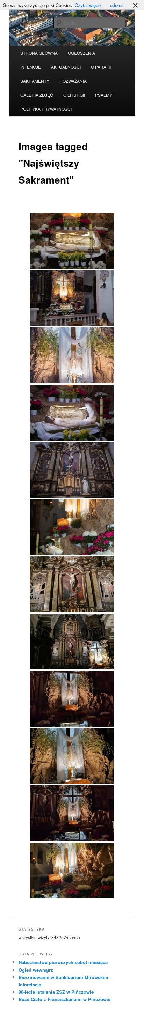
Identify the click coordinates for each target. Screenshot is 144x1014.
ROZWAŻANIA (73, 81)
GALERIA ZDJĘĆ (36, 95)
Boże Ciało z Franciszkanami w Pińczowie (64, 999)
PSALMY (103, 95)
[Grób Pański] (72, 699)
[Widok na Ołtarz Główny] (72, 641)
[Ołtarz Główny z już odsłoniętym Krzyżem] (72, 470)
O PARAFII (101, 67)
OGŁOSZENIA (81, 53)
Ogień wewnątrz (36, 970)
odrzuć (117, 5)
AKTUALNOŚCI (66, 67)
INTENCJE (30, 67)
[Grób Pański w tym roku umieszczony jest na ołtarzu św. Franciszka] (72, 298)
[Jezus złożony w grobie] (72, 527)
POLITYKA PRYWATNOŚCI (46, 109)
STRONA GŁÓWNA (39, 53)
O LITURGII (74, 95)
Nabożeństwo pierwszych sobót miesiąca (63, 962)
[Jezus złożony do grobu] (72, 241)
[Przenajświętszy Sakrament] (72, 355)
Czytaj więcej (88, 5)
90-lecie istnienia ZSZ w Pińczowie (56, 992)
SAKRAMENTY (34, 81)
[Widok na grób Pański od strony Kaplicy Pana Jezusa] (72, 870)
